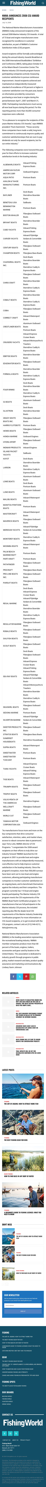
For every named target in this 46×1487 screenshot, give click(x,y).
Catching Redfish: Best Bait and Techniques (17, 1351)
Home (4, 10)
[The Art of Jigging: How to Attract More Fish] (23, 1086)
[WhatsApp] (32, 976)
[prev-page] (3, 1284)
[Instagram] (10, 1433)
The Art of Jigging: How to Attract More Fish (21, 1103)
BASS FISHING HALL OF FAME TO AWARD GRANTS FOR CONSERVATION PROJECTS (28, 1040)
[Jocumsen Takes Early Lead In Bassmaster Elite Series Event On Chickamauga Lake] (8, 1027)
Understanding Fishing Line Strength (15, 1372)
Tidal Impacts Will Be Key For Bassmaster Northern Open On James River (28, 1053)
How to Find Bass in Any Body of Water (19, 1176)
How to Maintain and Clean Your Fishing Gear (17, 1369)
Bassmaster (20, 1023)
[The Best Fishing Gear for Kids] (23, 1122)
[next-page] (7, 1284)
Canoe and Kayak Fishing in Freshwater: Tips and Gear (20, 1375)
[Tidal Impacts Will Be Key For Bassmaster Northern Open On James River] (8, 1052)
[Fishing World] (23, 3)
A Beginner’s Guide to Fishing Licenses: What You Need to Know (22, 1213)
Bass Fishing (8, 1174)
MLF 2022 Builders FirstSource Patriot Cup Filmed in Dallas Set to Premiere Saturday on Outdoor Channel (29, 1015)
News (12, 10)
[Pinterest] (26, 976)
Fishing (6, 1101)
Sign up (23, 1311)
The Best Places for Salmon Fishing (14, 1386)
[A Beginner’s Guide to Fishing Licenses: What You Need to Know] (23, 1194)
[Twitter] (20, 976)
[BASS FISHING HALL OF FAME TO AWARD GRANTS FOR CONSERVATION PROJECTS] (8, 1039)
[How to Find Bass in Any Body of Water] (23, 1158)
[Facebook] (13, 976)
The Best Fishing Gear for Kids (15, 1140)
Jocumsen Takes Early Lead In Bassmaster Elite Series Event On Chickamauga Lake (27, 1028)
